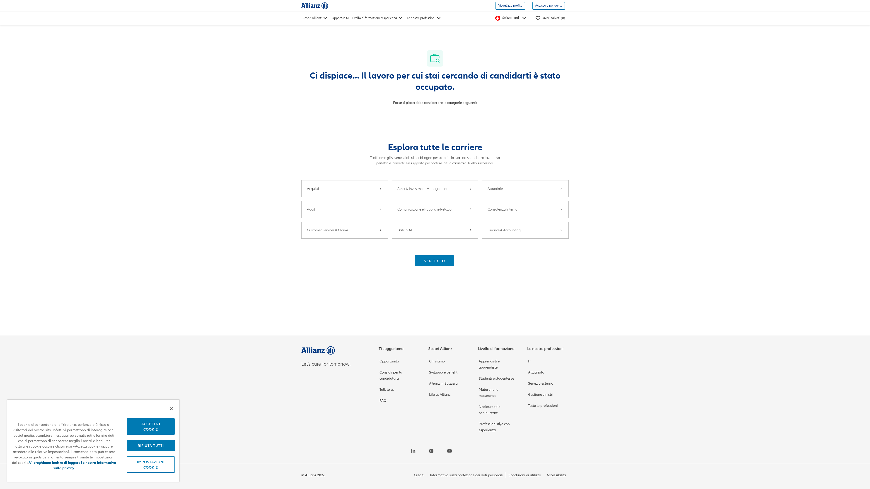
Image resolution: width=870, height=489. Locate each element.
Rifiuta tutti (151, 445)
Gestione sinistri (540, 394)
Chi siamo (437, 361)
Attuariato (536, 372)
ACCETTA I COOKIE (150, 426)
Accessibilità (556, 475)
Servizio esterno (540, 383)
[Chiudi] (171, 409)
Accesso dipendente (548, 5)
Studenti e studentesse (496, 378)
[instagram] (431, 451)
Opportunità (340, 18)
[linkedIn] (413, 451)
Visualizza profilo (510, 5)
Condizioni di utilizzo (524, 475)
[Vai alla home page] (314, 5)
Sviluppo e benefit (443, 372)
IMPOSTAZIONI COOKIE (150, 464)
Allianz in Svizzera (443, 383)
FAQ (382, 400)
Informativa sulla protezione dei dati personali (466, 475)
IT (529, 361)
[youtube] (449, 451)
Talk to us (386, 389)
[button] (434, 260)
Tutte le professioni (543, 405)
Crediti (419, 475)
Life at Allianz (439, 394)
